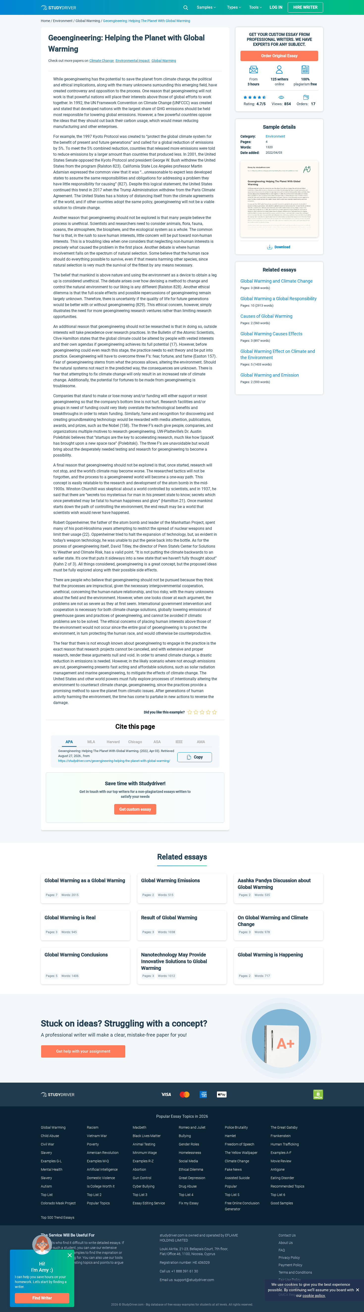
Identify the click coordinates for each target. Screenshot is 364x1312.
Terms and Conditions (295, 1272)
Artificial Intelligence (102, 1169)
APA (69, 742)
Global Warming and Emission (269, 375)
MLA (91, 742)
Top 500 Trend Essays (57, 1217)
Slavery (46, 1153)
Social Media (188, 1161)
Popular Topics (98, 1203)
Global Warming (88, 21)
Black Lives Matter (147, 1136)
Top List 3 (140, 1195)
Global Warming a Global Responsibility (278, 298)
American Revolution (103, 1153)
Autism (46, 1186)
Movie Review (281, 1161)
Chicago (135, 742)
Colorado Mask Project (58, 1203)
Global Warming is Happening (270, 955)
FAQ (282, 1250)
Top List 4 (186, 1195)
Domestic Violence (101, 1178)
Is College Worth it (101, 1186)
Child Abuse (50, 1136)
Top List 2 (94, 1195)
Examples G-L (51, 1161)
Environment (63, 21)
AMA (201, 742)
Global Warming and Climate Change (276, 281)
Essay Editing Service (149, 1203)
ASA (157, 742)
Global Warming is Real (70, 918)
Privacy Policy (289, 1258)
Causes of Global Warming (266, 316)
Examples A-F (281, 1153)
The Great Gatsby (284, 1127)
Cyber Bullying (144, 1186)
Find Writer (42, 1298)
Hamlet (230, 1136)
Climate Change (101, 61)
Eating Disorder (282, 1178)
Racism (92, 1127)
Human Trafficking (285, 1144)
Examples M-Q (98, 1161)
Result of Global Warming (169, 918)
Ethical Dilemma (191, 1169)
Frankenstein (281, 1136)
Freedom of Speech (239, 1144)
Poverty (93, 1144)
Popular (231, 1186)
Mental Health (51, 1169)
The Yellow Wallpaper (241, 1153)
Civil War (47, 1144)
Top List (47, 1195)
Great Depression (192, 1178)
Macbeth (139, 1127)
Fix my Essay (189, 1203)
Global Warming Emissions (170, 880)
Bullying (185, 1136)
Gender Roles (189, 1144)
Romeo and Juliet (192, 1127)
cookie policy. (314, 1295)
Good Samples (282, 1203)
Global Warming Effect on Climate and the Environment (277, 354)
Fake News (233, 1169)
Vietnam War (97, 1136)
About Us (286, 1243)
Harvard (113, 742)
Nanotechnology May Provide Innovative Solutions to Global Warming (174, 961)
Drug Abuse (188, 1186)
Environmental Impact (133, 61)
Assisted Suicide (237, 1178)
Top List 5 (232, 1195)
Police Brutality (236, 1127)
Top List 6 (278, 1195)
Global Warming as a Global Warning (85, 880)
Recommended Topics (287, 1186)
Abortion (139, 1169)
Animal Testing (144, 1144)
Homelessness (190, 1153)
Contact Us (287, 1235)
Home (46, 21)
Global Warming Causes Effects (271, 333)
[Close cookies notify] (358, 1290)
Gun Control (142, 1178)
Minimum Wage (145, 1153)
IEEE (179, 742)
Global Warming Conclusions (76, 955)
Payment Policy (290, 1265)
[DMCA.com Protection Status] (318, 1094)
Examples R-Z (143, 1161)
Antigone (278, 1169)
